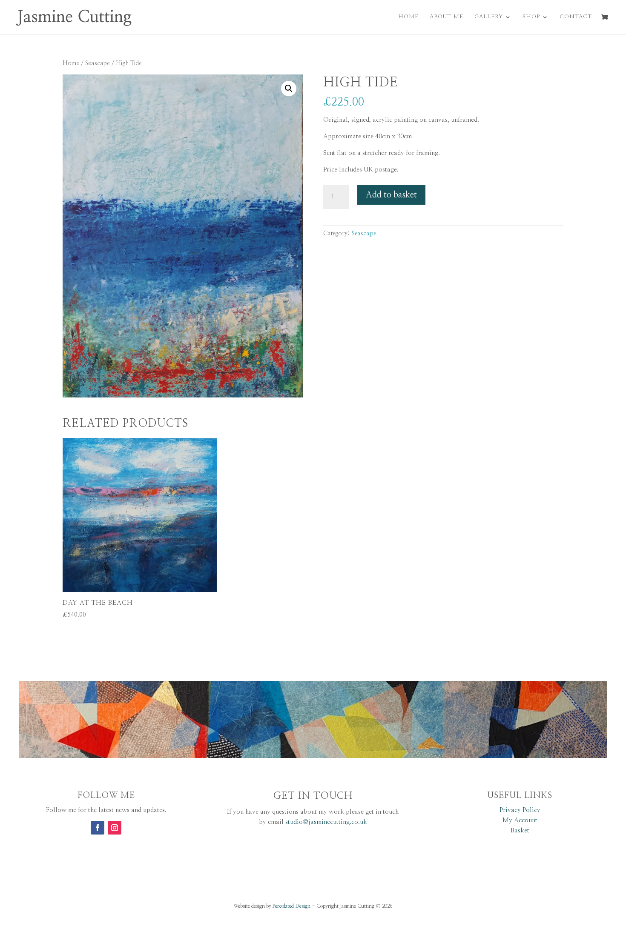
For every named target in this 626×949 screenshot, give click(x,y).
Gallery (488, 17)
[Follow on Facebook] (97, 828)
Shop (531, 17)
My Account (520, 820)
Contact (576, 17)
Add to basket (391, 195)
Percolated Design (291, 906)
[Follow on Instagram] (114, 828)
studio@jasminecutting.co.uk (326, 822)
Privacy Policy (520, 810)
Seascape (97, 63)
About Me (446, 17)
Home (408, 17)
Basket (520, 830)
